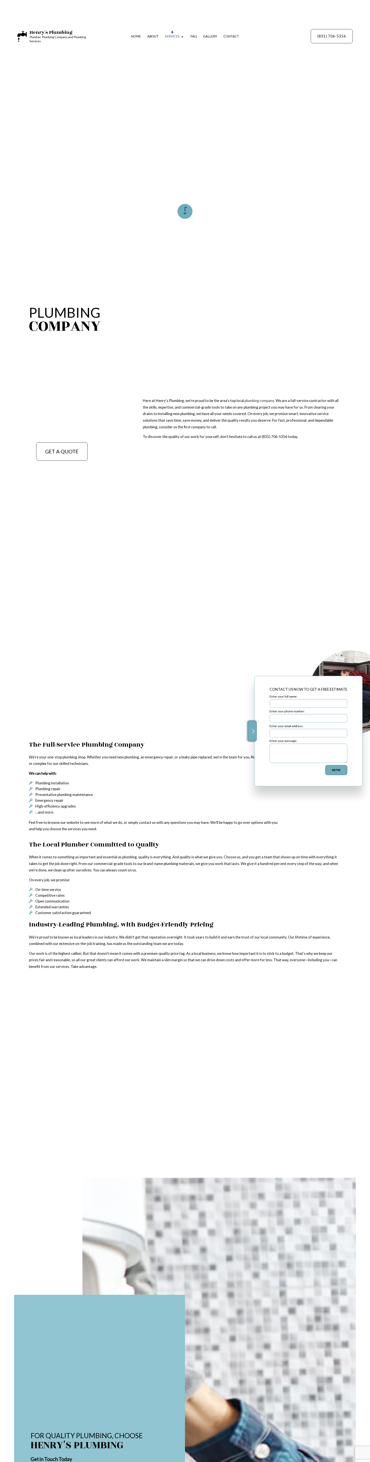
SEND (336, 770)
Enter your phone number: (287, 711)
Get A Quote (62, 451)
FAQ (193, 36)
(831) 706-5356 (331, 36)
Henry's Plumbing (51, 32)
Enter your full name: (283, 696)
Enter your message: (283, 741)
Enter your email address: (286, 726)
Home (136, 36)
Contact (231, 36)
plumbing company (259, 400)
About (152, 36)
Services (172, 36)
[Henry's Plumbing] (22, 36)
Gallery (210, 36)
